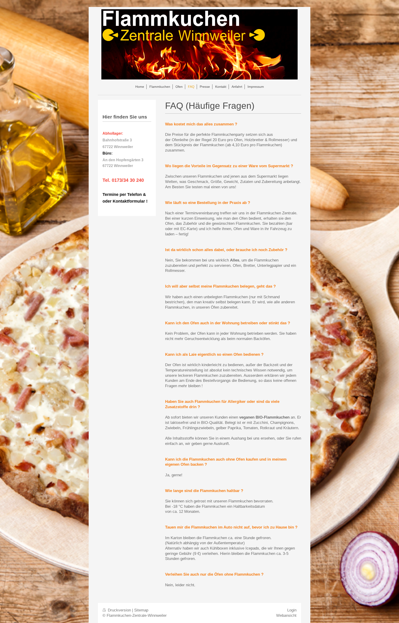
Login (291, 610)
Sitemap (141, 610)
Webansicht (286, 615)
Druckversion (119, 610)
